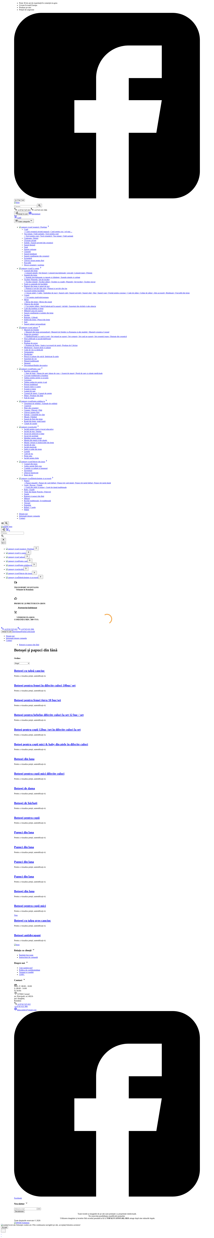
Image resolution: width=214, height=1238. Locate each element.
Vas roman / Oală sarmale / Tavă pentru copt (41, 234)
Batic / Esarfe (29, 490)
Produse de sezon (31, 343)
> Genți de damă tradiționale (55, 487)
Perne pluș (28, 456)
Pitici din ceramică (31, 408)
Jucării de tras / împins (32, 431)
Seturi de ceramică (31, 334)
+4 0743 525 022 (9, 629)
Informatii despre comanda (29, 516)
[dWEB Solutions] (21, 1223)
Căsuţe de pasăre (30, 423)
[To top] (3, 1231)
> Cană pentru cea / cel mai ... (60, 232)
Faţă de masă (29, 398)
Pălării (26, 510)
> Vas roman (56, 236)
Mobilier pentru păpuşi (33, 438)
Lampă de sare (29, 391)
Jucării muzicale (30, 447)
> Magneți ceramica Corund (98, 332)
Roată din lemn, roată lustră (34, 421)
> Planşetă (69, 282)
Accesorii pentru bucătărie (34, 291)
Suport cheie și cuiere (32, 387)
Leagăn (27, 451)
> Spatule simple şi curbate (69, 277)
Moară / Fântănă (30, 417)
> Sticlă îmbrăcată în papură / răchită (53, 306)
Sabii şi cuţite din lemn (33, 449)
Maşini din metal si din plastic (35, 440)
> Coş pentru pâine (31, 306)
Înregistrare (34, 214)
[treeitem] (36, 548)
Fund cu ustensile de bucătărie (36, 284)
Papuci (26, 481)
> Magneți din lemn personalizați (37, 332)
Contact (22, 518)
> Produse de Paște (31, 345)
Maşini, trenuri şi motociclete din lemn (39, 443)
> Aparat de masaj (67, 373)
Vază (26, 247)
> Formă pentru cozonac (116, 293)
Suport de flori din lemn (33, 419)
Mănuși (27, 498)
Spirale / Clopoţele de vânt (34, 415)
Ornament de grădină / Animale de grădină (40, 403)
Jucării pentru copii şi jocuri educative (39, 429)
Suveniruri (28, 470)
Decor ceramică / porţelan (34, 265)
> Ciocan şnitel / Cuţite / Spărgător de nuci (40, 293)
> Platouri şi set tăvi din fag (56, 288)
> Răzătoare (169, 293)
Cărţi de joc (28, 454)
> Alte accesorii (158, 293)
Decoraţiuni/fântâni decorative (36, 365)
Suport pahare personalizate (35, 324)
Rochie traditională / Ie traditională (37, 501)
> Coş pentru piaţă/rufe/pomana (36, 297)
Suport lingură (29, 245)
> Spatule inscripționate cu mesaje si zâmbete (41, 277)
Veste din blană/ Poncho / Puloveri (37, 492)
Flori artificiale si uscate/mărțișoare (37, 339)
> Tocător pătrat (43, 282)
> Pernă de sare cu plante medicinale (88, 373)
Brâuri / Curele (30, 507)
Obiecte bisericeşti (31, 473)
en (23, 200)
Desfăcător (28, 354)
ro (15, 200)
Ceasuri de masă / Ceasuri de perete (38, 393)
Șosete (26, 494)
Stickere (27, 341)
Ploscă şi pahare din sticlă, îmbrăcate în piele (41, 356)
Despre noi (23, 514)
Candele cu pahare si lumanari (36, 468)
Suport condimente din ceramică (36, 256)
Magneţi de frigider (31, 330)
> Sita (93, 293)
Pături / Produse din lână (33, 396)
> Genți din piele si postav (34, 487)
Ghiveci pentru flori (31, 412)
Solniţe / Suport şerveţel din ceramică (38, 243)
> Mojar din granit (45, 302)
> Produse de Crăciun (69, 345)
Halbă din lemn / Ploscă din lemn (37, 320)
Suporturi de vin (30, 359)
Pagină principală (28, 632)
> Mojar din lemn (31, 302)
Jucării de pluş (29, 445)
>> (39, 1209)
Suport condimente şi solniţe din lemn (38, 313)
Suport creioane (30, 249)
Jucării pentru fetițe (31, 458)
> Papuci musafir (30, 483)
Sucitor (27, 315)
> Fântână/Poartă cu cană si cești (36, 336)
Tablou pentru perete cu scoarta (36, 378)
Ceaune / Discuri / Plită (33, 410)
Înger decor (28, 475)
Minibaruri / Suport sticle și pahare (37, 348)
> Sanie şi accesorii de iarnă (50, 345)
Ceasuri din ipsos (30, 464)
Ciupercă (27, 406)
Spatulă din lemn (30, 275)
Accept (4, 1227)
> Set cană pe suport (85, 336)
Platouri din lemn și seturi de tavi (37, 286)
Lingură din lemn (31, 271)
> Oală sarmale (67, 236)
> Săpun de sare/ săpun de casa (47, 373)
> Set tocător (77, 282)
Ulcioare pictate (30, 240)
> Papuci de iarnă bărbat (83, 483)
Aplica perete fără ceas (33, 466)
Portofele (27, 505)
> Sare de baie (29, 373)
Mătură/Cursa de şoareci (33, 311)
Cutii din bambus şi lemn (33, 308)
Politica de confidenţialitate (29, 970)
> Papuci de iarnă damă (102, 483)
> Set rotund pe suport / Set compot (63, 336)
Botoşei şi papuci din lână (34, 496)
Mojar (26, 300)
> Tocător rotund (30, 282)
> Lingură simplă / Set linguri (35, 273)
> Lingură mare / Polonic (82, 273)
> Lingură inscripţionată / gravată (60, 273)
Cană (26, 229)
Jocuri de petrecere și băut (34, 434)
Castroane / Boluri (31, 238)
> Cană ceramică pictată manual (36, 232)
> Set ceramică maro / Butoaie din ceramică (110, 336)
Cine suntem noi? (26, 968)
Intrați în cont (21, 213)
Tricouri (27, 503)
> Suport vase (101, 293)
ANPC (22, 974)
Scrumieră (28, 258)
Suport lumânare (30, 254)
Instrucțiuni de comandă (28, 957)
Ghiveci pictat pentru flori (34, 260)
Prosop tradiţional (31, 384)
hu (19, 200)
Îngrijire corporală (31, 371)
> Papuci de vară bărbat (46, 483)
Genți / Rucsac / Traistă (33, 485)
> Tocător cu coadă (57, 282)
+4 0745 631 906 (25, 629)
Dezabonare (19, 1211)
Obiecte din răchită (31, 304)
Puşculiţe (27, 263)
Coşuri (26, 295)
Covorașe (27, 380)
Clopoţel (27, 252)
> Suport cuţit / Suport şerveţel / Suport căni (74, 293)
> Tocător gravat (88, 282)
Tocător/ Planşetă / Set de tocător (37, 280)
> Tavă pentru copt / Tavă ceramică (38, 236)
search (39, 205)
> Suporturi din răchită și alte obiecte (81, 306)
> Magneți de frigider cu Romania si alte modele (68, 332)
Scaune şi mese (30, 389)
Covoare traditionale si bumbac (36, 375)
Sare (25, 322)
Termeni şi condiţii (26, 972)
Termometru (29, 352)
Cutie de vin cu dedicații (33, 350)
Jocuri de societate (31, 436)
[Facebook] (107, 198)
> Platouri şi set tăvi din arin (35, 288)
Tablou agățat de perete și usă (35, 382)
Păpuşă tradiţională (31, 361)
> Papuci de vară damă (65, 483)
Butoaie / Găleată (31, 317)
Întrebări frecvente (26, 955)
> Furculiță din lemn (182, 293)
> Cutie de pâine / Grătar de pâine (139, 293)
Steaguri (27, 363)
